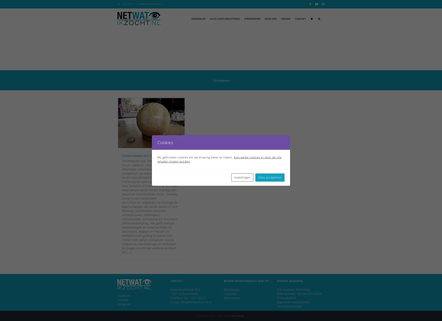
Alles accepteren (270, 177)
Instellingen (242, 177)
